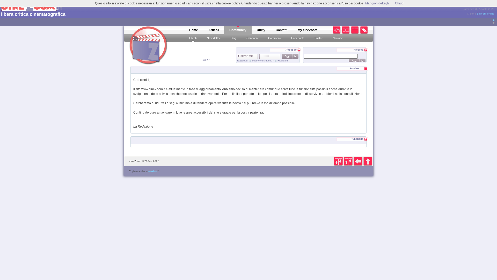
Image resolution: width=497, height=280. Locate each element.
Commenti (274, 38)
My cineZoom (307, 30)
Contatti (281, 30)
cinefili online (485, 13)
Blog (233, 38)
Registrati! (242, 60)
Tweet (205, 60)
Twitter (318, 38)
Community (237, 30)
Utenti (192, 38)
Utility (261, 30)
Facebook (297, 38)
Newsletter (213, 38)
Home (193, 30)
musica (152, 171)
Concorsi (252, 38)
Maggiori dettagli (377, 3)
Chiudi (399, 3)
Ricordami (282, 60)
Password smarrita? (263, 60)
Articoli (213, 30)
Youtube (338, 38)
